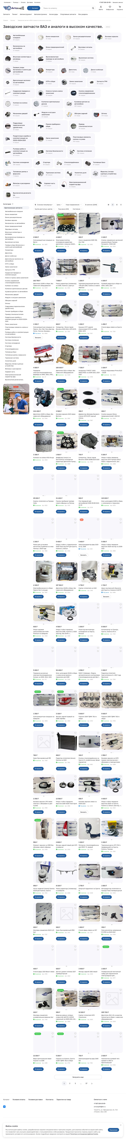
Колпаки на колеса (11, 285)
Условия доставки (35, 1099)
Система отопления (12, 340)
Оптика (7, 303)
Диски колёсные (11, 256)
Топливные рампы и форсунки (15, 355)
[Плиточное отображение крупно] (108, 204)
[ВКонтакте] (4, 1106)
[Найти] (93, 8)
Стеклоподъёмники (11, 349)
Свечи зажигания (11, 324)
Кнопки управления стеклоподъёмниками (12, 281)
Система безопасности (13, 337)
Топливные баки (10, 352)
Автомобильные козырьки (14, 211)
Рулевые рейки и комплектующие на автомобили (16, 333)
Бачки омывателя (11, 214)
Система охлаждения (12, 343)
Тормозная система (12, 358)
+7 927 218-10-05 (104, 2)
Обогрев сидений (11, 300)
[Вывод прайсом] (121, 204)
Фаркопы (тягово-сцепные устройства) (14, 365)
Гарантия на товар (64, 1099)
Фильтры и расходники (13, 369)
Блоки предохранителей (13, 226)
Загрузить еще (78, 1077)
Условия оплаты (19, 1099)
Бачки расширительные (13, 217)
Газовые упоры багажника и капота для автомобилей (14, 246)
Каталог (6, 1099)
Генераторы (9, 250)
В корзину (38, 250)
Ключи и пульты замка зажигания (16, 278)
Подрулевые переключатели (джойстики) (15, 307)
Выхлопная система (12, 242)
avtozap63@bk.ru (100, 1106)
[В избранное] (53, 215)
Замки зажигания (11, 267)
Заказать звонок (118, 2)
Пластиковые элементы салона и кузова (16, 328)
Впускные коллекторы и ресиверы (13, 233)
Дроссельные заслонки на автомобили (14, 260)
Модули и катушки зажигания (15, 297)
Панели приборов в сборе (14, 311)
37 (86, 1083)
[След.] (92, 1083)
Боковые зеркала (11, 220)
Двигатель (8, 253)
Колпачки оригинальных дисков (16, 288)
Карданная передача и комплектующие (13, 274)
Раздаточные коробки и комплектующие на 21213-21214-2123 (16, 319)
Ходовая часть (10, 372)
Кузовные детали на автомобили (16, 291)
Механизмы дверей (11, 294)
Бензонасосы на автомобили (15, 223)
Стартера (8, 346)
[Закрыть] (120, 1125)
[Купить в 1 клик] (53, 218)
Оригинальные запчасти (13, 208)
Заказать (38, 337)
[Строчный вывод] (117, 204)
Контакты (49, 1099)
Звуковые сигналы (11, 229)
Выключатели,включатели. (14, 379)
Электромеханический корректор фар (13, 375)
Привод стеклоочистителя (14, 314)
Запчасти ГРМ (10, 270)
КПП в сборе (9, 264)
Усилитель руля (10, 361)
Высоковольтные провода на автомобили (15, 238)
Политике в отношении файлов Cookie (84, 1134)
